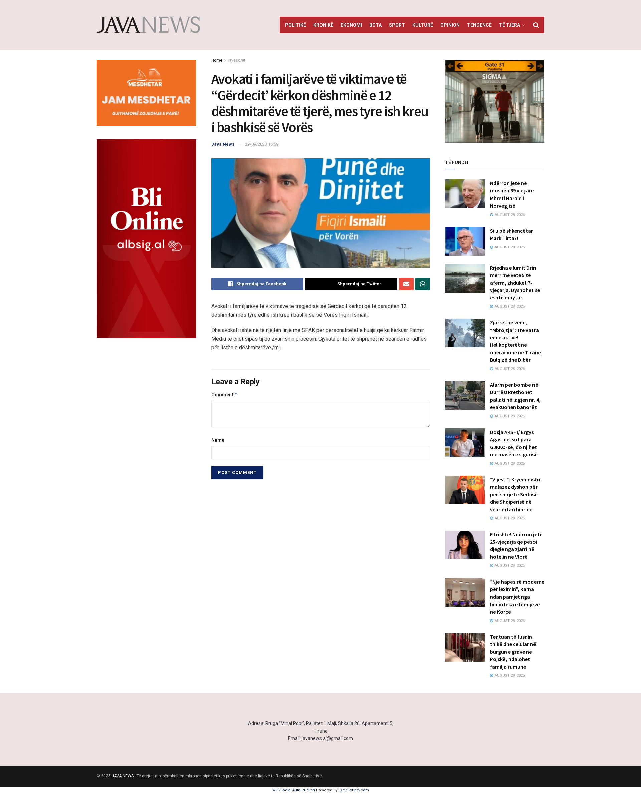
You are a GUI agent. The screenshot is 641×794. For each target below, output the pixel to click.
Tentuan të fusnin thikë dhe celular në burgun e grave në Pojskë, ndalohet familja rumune (513, 651)
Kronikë (323, 25)
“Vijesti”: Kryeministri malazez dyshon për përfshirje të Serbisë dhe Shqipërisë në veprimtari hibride (515, 494)
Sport (397, 25)
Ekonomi (351, 25)
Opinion (450, 25)
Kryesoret (236, 60)
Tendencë (479, 25)
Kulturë (422, 25)
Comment (224, 394)
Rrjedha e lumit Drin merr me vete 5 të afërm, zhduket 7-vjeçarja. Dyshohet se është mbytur (515, 282)
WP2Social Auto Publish (293, 790)
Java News (222, 144)
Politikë (295, 25)
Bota (375, 25)
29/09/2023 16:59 (261, 144)
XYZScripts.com (354, 790)
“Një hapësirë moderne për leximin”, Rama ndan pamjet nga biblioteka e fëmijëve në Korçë (517, 596)
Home (216, 60)
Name (217, 440)
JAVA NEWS (123, 776)
